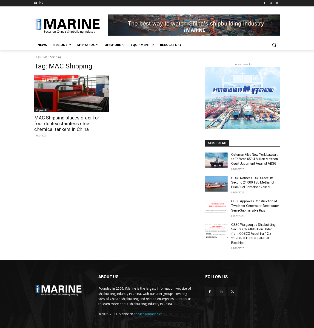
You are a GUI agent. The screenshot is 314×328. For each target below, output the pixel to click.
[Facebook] (264, 3)
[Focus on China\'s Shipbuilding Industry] (71, 25)
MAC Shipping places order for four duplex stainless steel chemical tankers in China (66, 123)
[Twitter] (277, 3)
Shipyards (41, 110)
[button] (274, 44)
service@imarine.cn (148, 314)
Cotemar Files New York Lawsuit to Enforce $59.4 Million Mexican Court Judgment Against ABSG (254, 159)
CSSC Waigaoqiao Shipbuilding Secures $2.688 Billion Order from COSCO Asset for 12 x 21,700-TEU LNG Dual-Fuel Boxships (253, 233)
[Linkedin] (270, 3)
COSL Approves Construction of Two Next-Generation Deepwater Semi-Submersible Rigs (255, 205)
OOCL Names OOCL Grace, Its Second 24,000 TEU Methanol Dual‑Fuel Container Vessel (252, 182)
